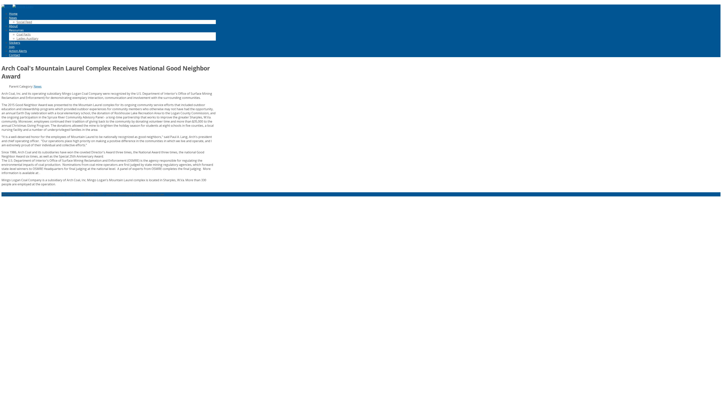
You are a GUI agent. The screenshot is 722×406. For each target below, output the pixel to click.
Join (11, 47)
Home (13, 14)
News (13, 18)
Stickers (14, 43)
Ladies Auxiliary (27, 38)
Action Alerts (18, 51)
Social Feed (24, 22)
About (13, 26)
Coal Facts (24, 34)
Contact (14, 55)
